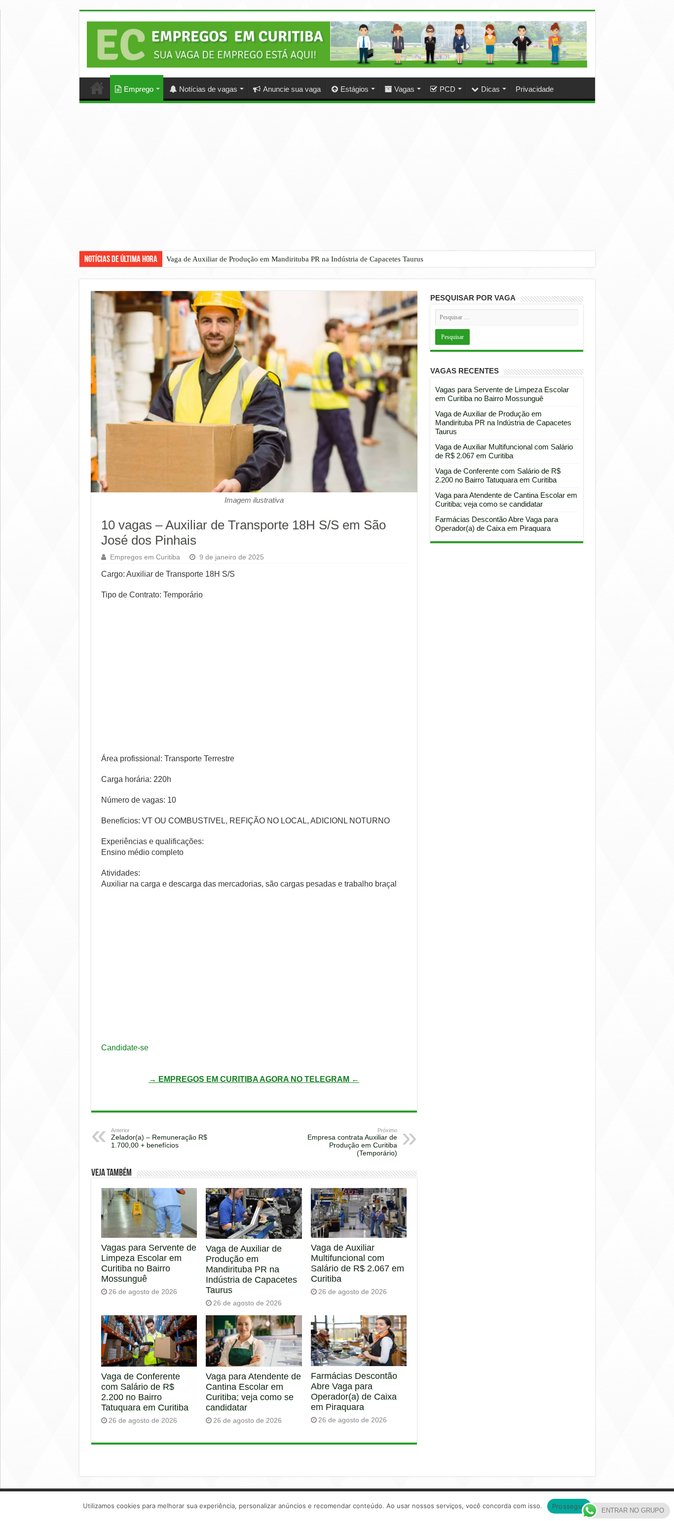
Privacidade (535, 89)
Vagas (404, 89)
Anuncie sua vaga (292, 89)
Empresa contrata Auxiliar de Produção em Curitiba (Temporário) (352, 1142)
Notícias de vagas (208, 89)
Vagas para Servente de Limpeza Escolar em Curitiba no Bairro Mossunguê (148, 1263)
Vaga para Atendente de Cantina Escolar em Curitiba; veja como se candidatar (253, 1392)
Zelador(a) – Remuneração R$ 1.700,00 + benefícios (159, 1138)
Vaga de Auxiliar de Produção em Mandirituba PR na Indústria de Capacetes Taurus (294, 259)
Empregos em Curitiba (145, 557)
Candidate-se (125, 1047)
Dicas (490, 89)
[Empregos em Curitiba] (337, 44)
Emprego (138, 89)
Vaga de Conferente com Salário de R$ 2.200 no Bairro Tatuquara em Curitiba (144, 1392)
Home (97, 87)
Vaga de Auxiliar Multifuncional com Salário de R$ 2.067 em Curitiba (357, 1263)
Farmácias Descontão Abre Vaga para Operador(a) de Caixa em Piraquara (354, 1391)
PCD (447, 89)
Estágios (354, 89)
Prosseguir (569, 1506)
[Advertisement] (337, 184)
